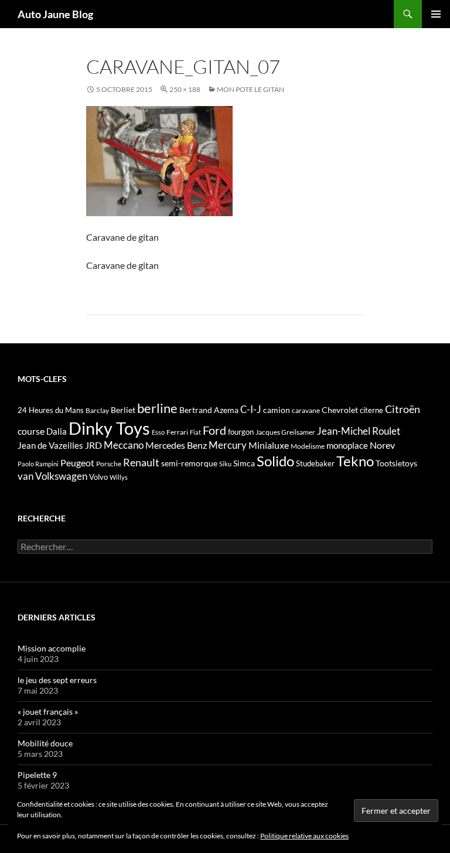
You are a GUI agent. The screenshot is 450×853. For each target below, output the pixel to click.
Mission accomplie (52, 648)
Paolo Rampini (38, 464)
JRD (93, 445)
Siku (225, 464)
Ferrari (177, 432)
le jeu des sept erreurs (57, 680)
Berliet (123, 410)
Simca (244, 463)
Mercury (228, 445)
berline (157, 408)
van (25, 476)
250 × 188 (184, 89)
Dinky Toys (109, 428)
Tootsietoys (396, 463)
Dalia (56, 431)
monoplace (347, 445)
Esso (158, 432)
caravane (306, 410)
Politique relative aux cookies (304, 835)
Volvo (98, 477)
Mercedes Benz (176, 445)
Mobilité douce (45, 743)
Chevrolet (340, 410)
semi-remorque (189, 463)
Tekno (355, 461)
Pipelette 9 (37, 775)
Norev (382, 445)
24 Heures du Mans (51, 410)
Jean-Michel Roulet (358, 431)
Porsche (108, 463)
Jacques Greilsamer (285, 432)
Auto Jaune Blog (55, 14)
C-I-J (250, 409)
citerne (371, 410)
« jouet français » (48, 711)
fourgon (241, 431)
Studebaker (315, 463)
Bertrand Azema (208, 410)
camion (276, 410)
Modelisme (308, 446)
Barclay (97, 410)
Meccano (124, 445)
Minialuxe (268, 445)
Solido (275, 461)
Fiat (195, 432)
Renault (141, 462)
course (31, 430)
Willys (119, 477)
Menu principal (436, 14)
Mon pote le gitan (250, 89)
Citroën (402, 408)
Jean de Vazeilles (50, 445)
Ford (214, 430)
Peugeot (77, 462)
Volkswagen (61, 476)
